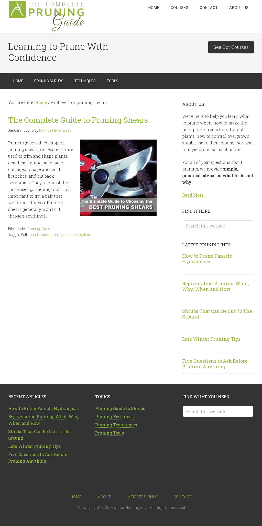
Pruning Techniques (116, 424)
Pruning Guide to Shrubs (120, 408)
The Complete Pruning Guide (49, 16)
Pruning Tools (38, 229)
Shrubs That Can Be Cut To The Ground (217, 314)
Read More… (194, 195)
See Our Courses (231, 47)
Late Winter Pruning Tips (211, 339)
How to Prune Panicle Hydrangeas (207, 259)
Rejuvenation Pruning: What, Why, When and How (215, 286)
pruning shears (62, 235)
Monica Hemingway (129, 508)
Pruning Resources (114, 416)
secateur (83, 235)
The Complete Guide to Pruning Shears (78, 120)
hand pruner (39, 235)
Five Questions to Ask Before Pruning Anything (214, 364)
